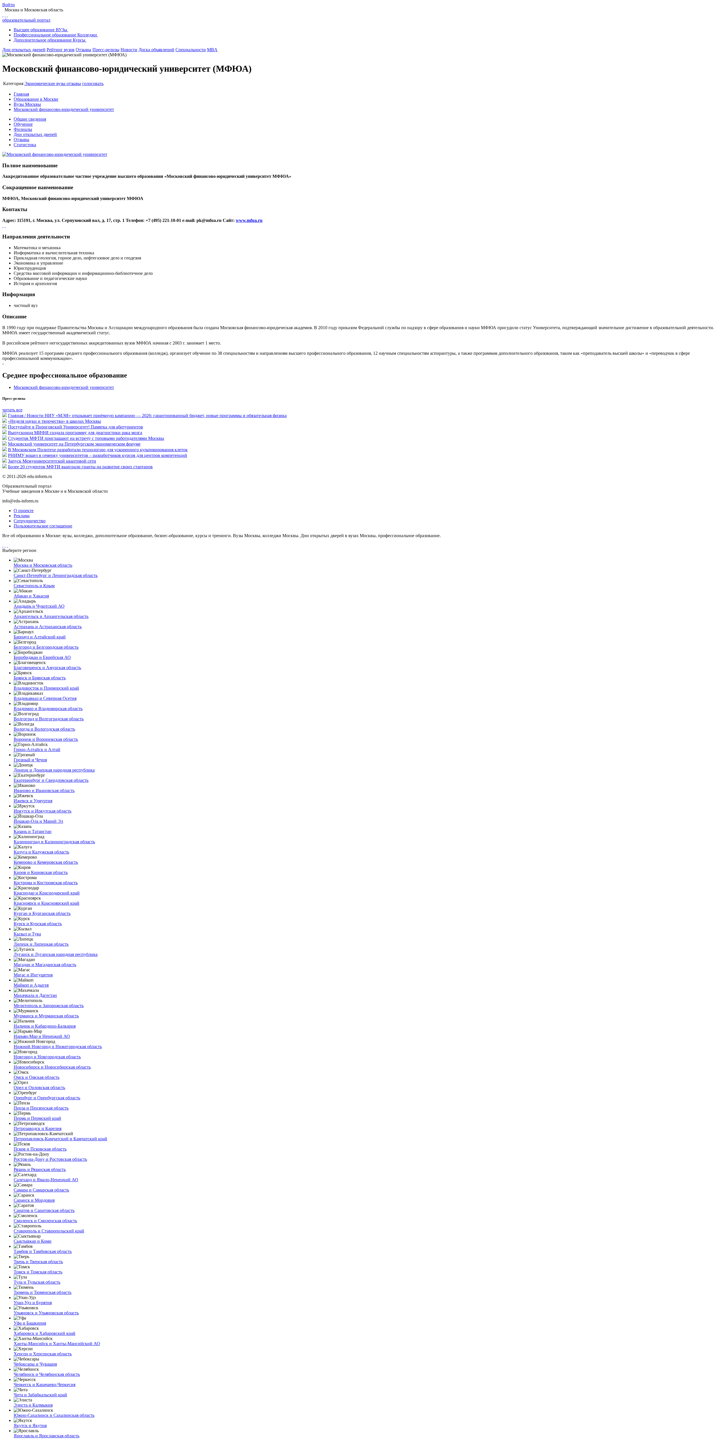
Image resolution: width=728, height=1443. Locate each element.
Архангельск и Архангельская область (51, 616)
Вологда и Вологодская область (44, 729)
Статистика (25, 144)
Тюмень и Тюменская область (42, 1292)
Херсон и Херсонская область (43, 1353)
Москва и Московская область (43, 565)
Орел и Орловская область (39, 1087)
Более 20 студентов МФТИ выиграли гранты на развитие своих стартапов (80, 466)
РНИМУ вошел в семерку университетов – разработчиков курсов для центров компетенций (97, 455)
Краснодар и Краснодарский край (47, 892)
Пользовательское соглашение (43, 525)
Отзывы (83, 49)
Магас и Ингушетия (33, 974)
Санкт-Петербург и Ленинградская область (56, 575)
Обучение (23, 124)
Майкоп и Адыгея (31, 985)
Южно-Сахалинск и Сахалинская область (54, 1415)
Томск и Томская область (38, 1271)
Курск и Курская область (38, 923)
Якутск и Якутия (30, 1425)
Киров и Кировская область (41, 872)
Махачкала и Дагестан (35, 995)
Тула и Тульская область (37, 1282)
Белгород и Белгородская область (46, 647)
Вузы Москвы (27, 104)
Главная (21, 94)
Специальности (190, 49)
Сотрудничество (30, 520)
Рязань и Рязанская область (40, 1169)
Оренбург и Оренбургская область (47, 1097)
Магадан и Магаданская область (45, 964)
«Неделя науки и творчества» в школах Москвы (54, 421)
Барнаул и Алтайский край (40, 636)
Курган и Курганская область (42, 913)
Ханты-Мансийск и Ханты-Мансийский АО (57, 1343)
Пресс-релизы (105, 49)
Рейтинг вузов (61, 49)
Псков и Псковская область (40, 1149)
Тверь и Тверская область (38, 1261)
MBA (212, 49)
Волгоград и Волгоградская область (49, 718)
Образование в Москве (36, 99)
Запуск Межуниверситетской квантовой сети (52, 461)
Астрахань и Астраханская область (48, 626)
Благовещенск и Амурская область (47, 667)
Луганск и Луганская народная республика (56, 954)
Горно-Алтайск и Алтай (37, 749)
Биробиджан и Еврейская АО (42, 657)
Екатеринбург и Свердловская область (51, 780)
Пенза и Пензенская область (41, 1108)
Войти (8, 4)
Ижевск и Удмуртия (33, 800)
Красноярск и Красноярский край (46, 903)
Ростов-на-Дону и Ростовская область (50, 1159)
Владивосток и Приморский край (46, 688)
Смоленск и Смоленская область (45, 1220)
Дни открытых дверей (24, 49)
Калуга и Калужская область (41, 852)
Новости (129, 49)
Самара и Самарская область (41, 1190)
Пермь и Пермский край (37, 1118)
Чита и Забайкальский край (40, 1394)
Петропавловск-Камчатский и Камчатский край (60, 1138)
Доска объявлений (156, 49)
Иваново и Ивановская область (44, 790)
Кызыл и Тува (27, 933)
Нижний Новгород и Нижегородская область (58, 1046)
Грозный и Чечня (30, 759)
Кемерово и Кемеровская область (46, 862)
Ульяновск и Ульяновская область (46, 1312)
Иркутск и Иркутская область (42, 811)
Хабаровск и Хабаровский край (44, 1333)
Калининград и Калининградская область (54, 841)
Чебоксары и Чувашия (35, 1364)
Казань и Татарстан (32, 831)
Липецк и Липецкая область (41, 944)
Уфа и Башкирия (30, 1323)
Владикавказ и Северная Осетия (45, 698)
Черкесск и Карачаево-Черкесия (44, 1384)
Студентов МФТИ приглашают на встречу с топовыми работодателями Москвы (86, 438)
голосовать (93, 83)
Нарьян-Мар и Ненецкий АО (42, 1036)
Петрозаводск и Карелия (37, 1128)
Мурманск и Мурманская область (46, 1015)
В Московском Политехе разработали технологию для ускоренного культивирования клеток (98, 449)
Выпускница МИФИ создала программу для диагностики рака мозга (75, 432)
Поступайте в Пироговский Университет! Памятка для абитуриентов (75, 426)
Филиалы (23, 129)
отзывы (74, 83)
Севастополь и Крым (34, 585)
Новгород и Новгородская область (47, 1056)
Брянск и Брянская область (40, 677)
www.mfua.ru (249, 220)
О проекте (24, 510)
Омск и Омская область (36, 1077)
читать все (12, 409)
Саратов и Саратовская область (44, 1210)
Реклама (22, 515)
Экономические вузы (45, 83)
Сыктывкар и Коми (32, 1241)
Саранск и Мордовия (34, 1200)
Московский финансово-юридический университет (64, 109)
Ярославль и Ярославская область (46, 1435)
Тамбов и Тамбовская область (43, 1251)
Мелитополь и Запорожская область (49, 1005)
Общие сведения (30, 119)
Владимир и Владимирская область (48, 708)
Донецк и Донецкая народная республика (54, 770)
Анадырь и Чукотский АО (39, 606)
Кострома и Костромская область (46, 882)
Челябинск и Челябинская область (47, 1374)
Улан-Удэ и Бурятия (33, 1302)
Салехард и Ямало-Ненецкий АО (46, 1179)
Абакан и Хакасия (31, 595)
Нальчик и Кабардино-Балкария (45, 1026)
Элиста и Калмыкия (33, 1405)
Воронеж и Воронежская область (46, 739)
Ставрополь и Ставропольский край (49, 1230)
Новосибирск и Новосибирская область (52, 1067)
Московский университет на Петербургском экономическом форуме (74, 444)
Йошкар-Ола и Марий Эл (38, 821)
